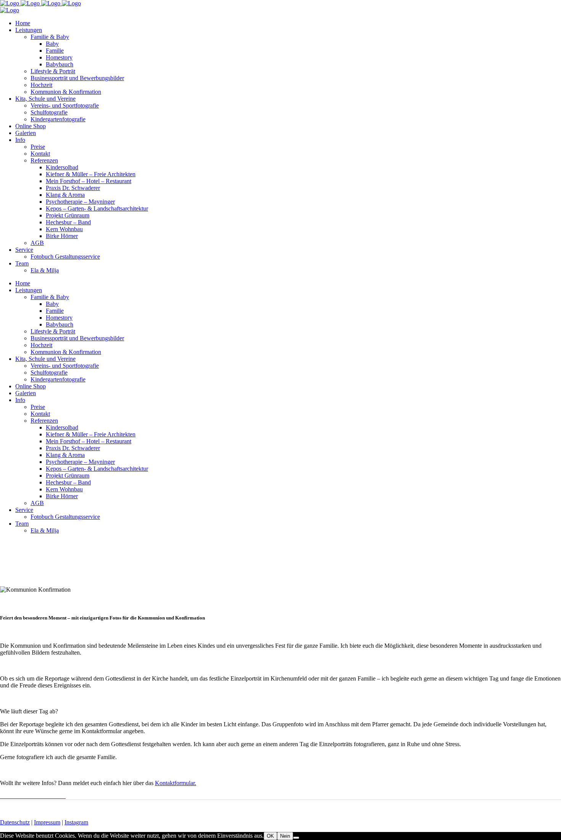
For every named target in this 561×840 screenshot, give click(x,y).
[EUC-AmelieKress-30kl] (1, 796)
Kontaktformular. (175, 783)
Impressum (47, 822)
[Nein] (296, 838)
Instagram (76, 822)
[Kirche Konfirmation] (5, 796)
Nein (285, 836)
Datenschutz (15, 822)
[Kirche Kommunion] (2, 796)
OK (270, 836)
